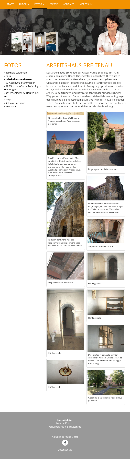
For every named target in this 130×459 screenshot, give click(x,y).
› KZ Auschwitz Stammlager (19, 82)
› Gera (7, 76)
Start (10, 4)
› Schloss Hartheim (14, 103)
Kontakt (68, 4)
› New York (10, 106)
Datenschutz (65, 449)
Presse (53, 4)
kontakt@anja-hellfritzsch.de (65, 426)
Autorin (24, 4)
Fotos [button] (38, 4)
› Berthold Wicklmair (15, 72)
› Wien (7, 99)
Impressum (86, 4)
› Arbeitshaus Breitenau (18, 79)
